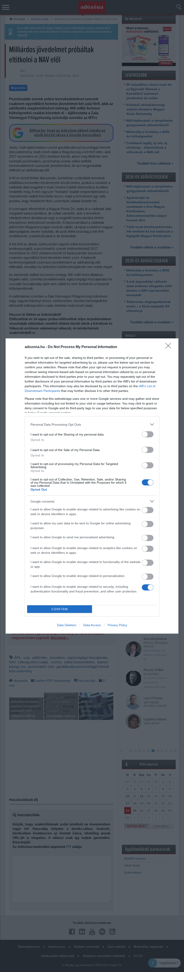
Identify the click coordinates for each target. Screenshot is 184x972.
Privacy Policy (117, 625)
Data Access (92, 625)
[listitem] (92, 424)
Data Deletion (66, 625)
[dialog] (92, 486)
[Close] (169, 347)
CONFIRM (59, 609)
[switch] (147, 434)
